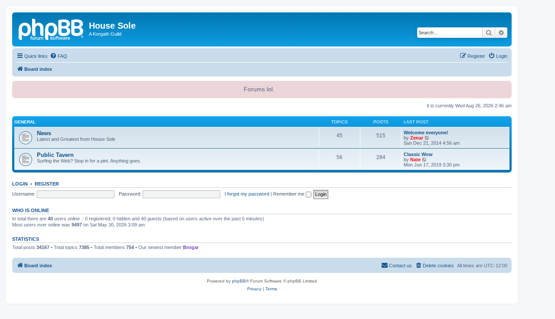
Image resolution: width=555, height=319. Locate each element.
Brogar (191, 247)
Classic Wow (418, 154)
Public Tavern (55, 155)
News (44, 133)
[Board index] (51, 28)
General (25, 122)
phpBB (239, 281)
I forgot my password (247, 193)
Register (47, 183)
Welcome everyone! (426, 132)
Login (20, 183)
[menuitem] (58, 56)
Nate (415, 159)
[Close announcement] (504, 86)
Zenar (416, 137)
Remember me (289, 193)
